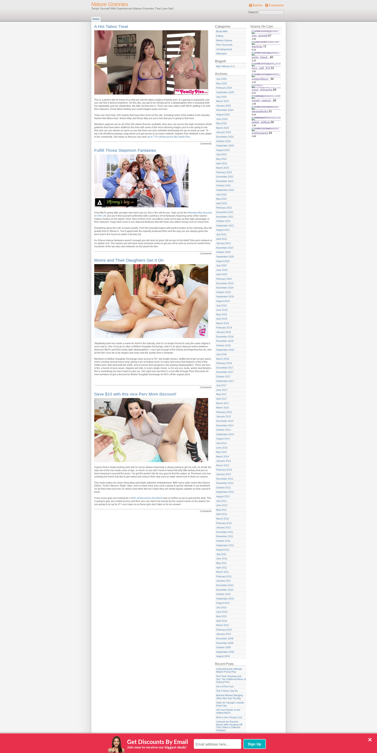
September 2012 (225, 492)
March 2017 (222, 403)
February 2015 (224, 412)
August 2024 (223, 114)
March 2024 (222, 128)
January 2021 (223, 243)
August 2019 (223, 301)
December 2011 (224, 532)
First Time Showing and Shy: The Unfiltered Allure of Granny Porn (231, 679)
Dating (219, 36)
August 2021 (223, 230)
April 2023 (221, 163)
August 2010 (223, 603)
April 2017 (221, 398)
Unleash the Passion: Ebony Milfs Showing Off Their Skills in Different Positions (229, 726)
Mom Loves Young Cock (229, 717)
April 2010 (221, 621)
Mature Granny (224, 40)
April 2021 (221, 239)
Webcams (221, 53)
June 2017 (222, 390)
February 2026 (224, 87)
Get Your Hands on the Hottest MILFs (228, 711)
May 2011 (221, 563)
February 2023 (224, 172)
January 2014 (223, 461)
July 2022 (221, 194)
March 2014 (222, 456)
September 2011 (225, 545)
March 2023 (222, 167)
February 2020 (224, 279)
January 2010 (223, 634)
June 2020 (222, 270)
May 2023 (221, 159)
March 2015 (222, 407)
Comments (276, 5)
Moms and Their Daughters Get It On (129, 260)
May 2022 (221, 199)
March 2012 (222, 518)
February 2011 (224, 576)
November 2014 (224, 425)
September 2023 (225, 145)
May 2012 (221, 509)
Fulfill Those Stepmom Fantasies (125, 150)
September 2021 (225, 225)
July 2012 (221, 501)
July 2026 (221, 79)
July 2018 (221, 354)
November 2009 (224, 643)
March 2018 (222, 359)
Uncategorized (224, 49)
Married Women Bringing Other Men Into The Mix (229, 697)
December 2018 (224, 336)
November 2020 (224, 247)
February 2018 (224, 363)
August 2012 (223, 496)
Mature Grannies (109, 4)
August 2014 (223, 438)
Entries (258, 5)
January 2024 (223, 132)
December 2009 (224, 638)
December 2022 (224, 176)
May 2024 (221, 123)
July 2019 (221, 305)
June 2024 (222, 119)
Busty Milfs (222, 31)
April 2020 (221, 274)
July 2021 (221, 234)
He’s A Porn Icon (225, 686)
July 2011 (221, 554)
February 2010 (224, 629)
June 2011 (221, 558)
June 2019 (222, 310)
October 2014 (223, 429)
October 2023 (223, 141)
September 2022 (225, 190)
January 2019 (223, 332)
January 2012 (223, 527)
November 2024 (224, 110)
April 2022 (221, 203)
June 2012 (222, 505)
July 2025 (221, 97)
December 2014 (224, 421)
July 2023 (221, 154)
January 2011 (223, 580)
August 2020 (223, 261)
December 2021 (224, 212)
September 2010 (225, 598)
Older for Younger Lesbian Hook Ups (230, 704)
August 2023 (223, 150)
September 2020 (225, 256)
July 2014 (221, 443)
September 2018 (225, 349)
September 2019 (225, 296)
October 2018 (223, 345)
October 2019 (223, 292)
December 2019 (224, 283)
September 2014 (225, 434)
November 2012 (224, 483)
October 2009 (223, 647)
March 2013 (222, 465)
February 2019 (224, 327)
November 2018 (224, 341)
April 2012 (221, 514)
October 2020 (223, 252)
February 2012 (224, 523)
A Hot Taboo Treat (111, 26)
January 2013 (223, 474)
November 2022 (224, 181)
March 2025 (222, 101)
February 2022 (224, 207)
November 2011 (224, 536)
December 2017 (224, 367)
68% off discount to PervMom (146, 498)
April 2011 (221, 567)
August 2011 (223, 549)
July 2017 (221, 385)
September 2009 (225, 652)
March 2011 (222, 572)
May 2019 (221, 314)
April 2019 (221, 318)
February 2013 (224, 469)
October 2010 (223, 594)
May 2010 (221, 616)
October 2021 (223, 221)
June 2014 (222, 447)
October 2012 (223, 487)
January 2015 (223, 416)
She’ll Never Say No (227, 691)
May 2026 (221, 83)
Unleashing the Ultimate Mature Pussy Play (229, 670)
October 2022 (223, 185)
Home (96, 19)
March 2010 (222, 625)
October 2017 (223, 376)
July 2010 (221, 607)
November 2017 (224, 372)
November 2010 (224, 589)
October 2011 (223, 541)
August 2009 (223, 656)
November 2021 (224, 216)
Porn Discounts (224, 44)
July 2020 (221, 265)
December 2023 (224, 136)
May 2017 (221, 394)
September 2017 (225, 381)
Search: (253, 12)
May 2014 (221, 452)
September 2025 (225, 92)
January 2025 (223, 105)
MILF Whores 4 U (225, 66)
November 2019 (224, 287)
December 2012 (224, 478)
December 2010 (224, 585)
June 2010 (222, 611)
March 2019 (222, 323)
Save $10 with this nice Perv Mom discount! (135, 394)
